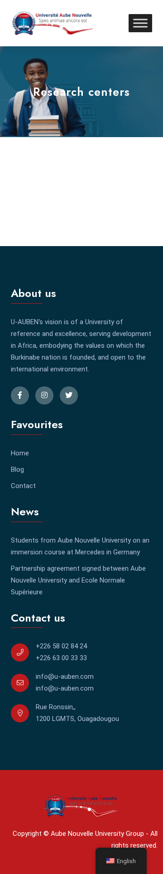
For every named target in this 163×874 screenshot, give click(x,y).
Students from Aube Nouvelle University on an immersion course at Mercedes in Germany (80, 546)
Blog (17, 469)
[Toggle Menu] (140, 23)
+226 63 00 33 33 (61, 658)
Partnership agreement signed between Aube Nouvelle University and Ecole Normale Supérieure (78, 580)
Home (20, 453)
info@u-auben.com (65, 676)
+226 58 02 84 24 (61, 646)
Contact (23, 486)
